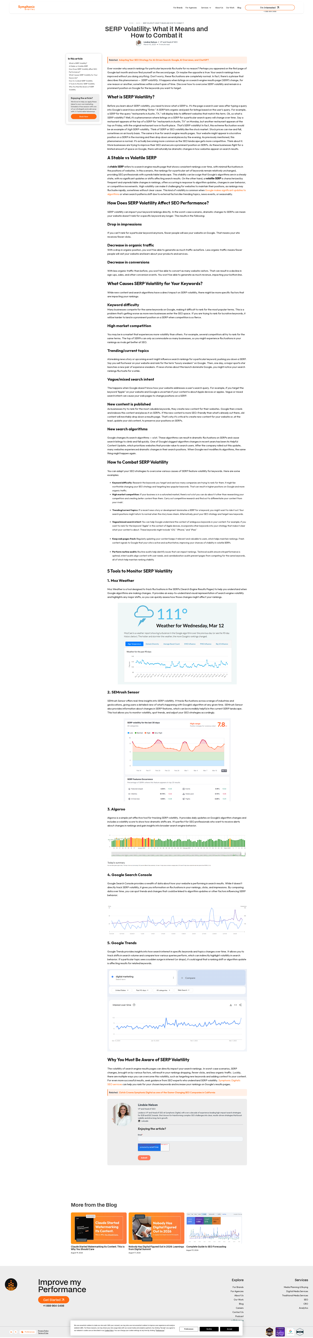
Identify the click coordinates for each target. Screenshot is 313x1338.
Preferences (188, 1329)
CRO (305, 1304)
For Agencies (191, 7)
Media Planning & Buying (296, 1287)
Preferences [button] (160, 1330)
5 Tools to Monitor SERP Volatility (82, 84)
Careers (240, 1308)
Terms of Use (43, 1333)
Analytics (303, 1308)
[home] (26, 7)
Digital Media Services (297, 1291)
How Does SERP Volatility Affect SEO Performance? (83, 70)
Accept (229, 1329)
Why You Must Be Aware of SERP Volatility (81, 88)
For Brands (178, 7)
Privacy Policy (43, 1331)
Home (131, 23)
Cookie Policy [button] (109, 1330)
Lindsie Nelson (150, 42)
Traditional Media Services (295, 1295)
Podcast (239, 1316)
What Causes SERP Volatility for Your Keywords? (83, 76)
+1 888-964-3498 (269, 11)
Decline (209, 1329)
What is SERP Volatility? (78, 63)
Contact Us (238, 1312)
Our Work (230, 7)
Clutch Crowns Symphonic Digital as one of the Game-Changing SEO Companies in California (167, 1092)
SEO (306, 1300)
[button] (206, 7)
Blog (239, 7)
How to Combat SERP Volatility (81, 81)
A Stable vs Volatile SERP (78, 66)
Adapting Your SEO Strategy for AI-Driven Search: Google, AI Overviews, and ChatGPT (164, 60)
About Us (219, 7)
